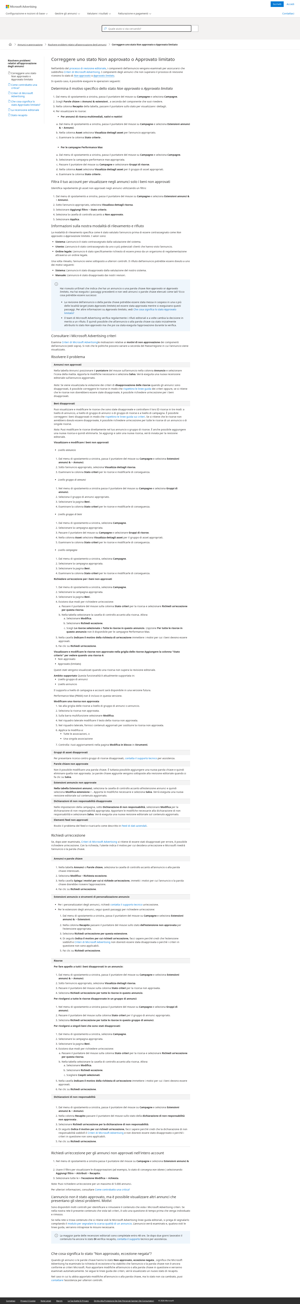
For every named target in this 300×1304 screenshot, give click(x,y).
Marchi (59, 1300)
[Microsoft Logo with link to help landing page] (21, 7)
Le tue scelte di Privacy (78, 1300)
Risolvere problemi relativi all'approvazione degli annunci (77, 44)
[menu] (26, 13)
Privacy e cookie (27, 1300)
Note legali (46, 1300)
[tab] (24, 13)
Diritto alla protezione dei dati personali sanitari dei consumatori (124, 1300)
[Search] (193, 28)
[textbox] (146, 28)
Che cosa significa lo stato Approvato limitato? (25, 103)
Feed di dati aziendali (134, 825)
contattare (57, 1280)
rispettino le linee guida (137, 388)
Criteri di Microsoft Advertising (22, 94)
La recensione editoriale (25, 110)
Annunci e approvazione (30, 44)
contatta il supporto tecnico (141, 758)
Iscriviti (277, 4)
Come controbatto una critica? (24, 86)
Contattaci (288, 13)
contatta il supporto (128, 1239)
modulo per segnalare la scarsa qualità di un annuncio (100, 1223)
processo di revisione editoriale (87, 68)
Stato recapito (19, 115)
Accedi (290, 4)
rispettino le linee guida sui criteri (125, 416)
